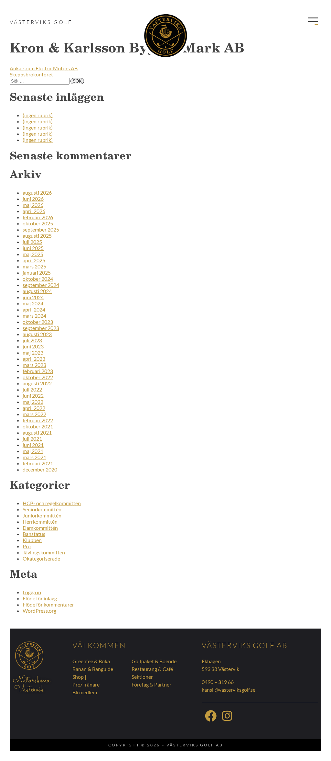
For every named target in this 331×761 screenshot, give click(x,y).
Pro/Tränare (86, 684)
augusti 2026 (37, 192)
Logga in (32, 592)
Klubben (32, 540)
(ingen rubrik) (38, 115)
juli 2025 (32, 242)
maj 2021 (33, 451)
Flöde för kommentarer (48, 604)
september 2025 (41, 229)
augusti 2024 (37, 291)
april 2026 (34, 211)
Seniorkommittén (42, 509)
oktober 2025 (38, 223)
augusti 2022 (37, 383)
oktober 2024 (38, 279)
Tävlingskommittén (44, 552)
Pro (27, 546)
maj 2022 (33, 402)
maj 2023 (33, 352)
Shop (78, 677)
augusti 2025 (37, 236)
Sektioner (142, 677)
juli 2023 (32, 340)
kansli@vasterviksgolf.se (228, 690)
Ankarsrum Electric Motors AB (44, 68)
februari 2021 (38, 463)
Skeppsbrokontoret (31, 74)
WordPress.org (39, 611)
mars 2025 (34, 266)
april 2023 (34, 359)
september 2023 (41, 328)
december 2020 (40, 469)
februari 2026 (38, 217)
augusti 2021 (37, 432)
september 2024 (41, 285)
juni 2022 (33, 395)
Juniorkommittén (42, 515)
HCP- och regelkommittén (52, 503)
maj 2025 (33, 254)
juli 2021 (32, 439)
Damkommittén (40, 528)
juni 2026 (33, 199)
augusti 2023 (37, 334)
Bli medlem (84, 692)
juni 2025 (33, 248)
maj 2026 (33, 205)
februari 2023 (38, 371)
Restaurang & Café (152, 669)
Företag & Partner (151, 684)
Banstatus (34, 534)
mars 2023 (34, 365)
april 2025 (34, 260)
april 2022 (34, 408)
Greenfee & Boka (91, 661)
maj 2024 (33, 303)
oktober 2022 (38, 377)
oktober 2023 (38, 322)
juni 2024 (33, 297)
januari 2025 (37, 272)
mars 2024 (34, 315)
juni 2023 (33, 346)
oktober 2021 (38, 426)
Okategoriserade (41, 558)
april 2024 (34, 309)
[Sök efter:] (40, 80)
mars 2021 (34, 457)
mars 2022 (34, 414)
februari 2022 (38, 420)
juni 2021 (33, 445)
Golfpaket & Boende (154, 661)
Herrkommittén (40, 521)
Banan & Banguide (92, 669)
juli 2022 (32, 389)
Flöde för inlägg (40, 598)
